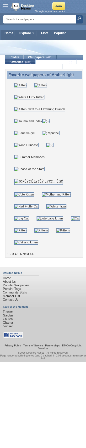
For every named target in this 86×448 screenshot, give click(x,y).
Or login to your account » (50, 11)
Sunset (8, 326)
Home (9, 33)
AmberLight (63, 74)
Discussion (18, 67)
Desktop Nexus (35, 352)
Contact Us (10, 299)
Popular (60, 33)
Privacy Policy (13, 345)
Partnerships (52, 345)
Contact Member (47, 67)
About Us (9, 281)
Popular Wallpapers (16, 285)
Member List (11, 296)
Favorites (20, 62)
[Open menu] (5, 6)
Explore (25, 33)
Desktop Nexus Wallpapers (23, 6)
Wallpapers (40, 57)
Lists (44, 33)
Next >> (28, 254)
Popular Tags (12, 289)
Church (8, 319)
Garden (8, 315)
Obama (8, 322)
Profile (14, 57)
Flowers (8, 312)
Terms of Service (33, 345)
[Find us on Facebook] (13, 337)
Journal (64, 62)
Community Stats (15, 292)
